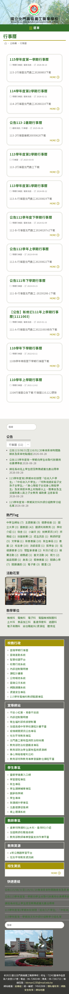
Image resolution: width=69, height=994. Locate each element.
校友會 (21, 545)
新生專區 (50, 541)
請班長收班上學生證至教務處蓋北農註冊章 (34, 469)
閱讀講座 (19, 564)
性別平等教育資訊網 (22, 857)
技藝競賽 (24, 536)
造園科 (53, 622)
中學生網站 (15, 522)
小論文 (35, 532)
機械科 (11, 618)
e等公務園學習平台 (21, 853)
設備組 (18, 986)
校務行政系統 (18, 664)
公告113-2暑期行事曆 (26, 122)
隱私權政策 (53, 986)
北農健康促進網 (19, 807)
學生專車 (15, 798)
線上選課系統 (18, 812)
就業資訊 (50, 532)
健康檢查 (49, 522)
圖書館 (27, 527)
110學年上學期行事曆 (26, 379)
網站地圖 (40, 989)
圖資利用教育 (45, 527)
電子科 (32, 618)
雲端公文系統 (18, 683)
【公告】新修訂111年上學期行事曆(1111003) (34, 314)
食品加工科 (24, 622)
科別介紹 (50, 550)
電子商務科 (13, 626)
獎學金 (52, 545)
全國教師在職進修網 (22, 832)
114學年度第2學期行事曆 (28, 91)
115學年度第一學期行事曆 (29, 59)
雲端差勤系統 (18, 655)
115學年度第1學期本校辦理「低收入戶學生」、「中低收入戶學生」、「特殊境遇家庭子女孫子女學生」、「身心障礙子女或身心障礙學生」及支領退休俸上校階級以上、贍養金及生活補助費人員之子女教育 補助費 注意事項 (35, 485)
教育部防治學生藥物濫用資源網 (28, 750)
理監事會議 (33, 550)
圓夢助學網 (16, 793)
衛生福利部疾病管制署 (23, 722)
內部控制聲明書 (19, 669)
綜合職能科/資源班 (34, 626)
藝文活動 (41, 555)
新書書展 (33, 541)
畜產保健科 (39, 622)
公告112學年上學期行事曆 (29, 248)
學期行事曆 (17, 64)
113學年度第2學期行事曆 (28, 154)
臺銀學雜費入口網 (20, 775)
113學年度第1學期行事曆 (28, 185)
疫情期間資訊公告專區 (23, 731)
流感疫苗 (37, 545)
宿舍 (22, 532)
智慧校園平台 (18, 659)
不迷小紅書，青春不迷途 (24, 712)
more (16, 873)
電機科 (22, 618)
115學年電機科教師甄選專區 (26, 696)
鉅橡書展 (41, 560)
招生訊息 (41, 536)
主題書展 (32, 522)
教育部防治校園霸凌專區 (24, 745)
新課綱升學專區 (19, 802)
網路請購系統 (18, 687)
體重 (46, 564)
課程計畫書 (16, 673)
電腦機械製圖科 (48, 618)
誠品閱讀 (13, 560)
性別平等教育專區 (20, 736)
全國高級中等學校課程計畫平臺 (28, 726)
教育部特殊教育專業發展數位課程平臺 (32, 759)
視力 (55, 555)
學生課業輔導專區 (20, 788)
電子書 (34, 564)
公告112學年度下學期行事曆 (31, 217)
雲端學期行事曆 (19, 650)
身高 (27, 560)
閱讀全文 (54, 77)
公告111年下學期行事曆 (27, 280)
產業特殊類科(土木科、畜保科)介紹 (30, 827)
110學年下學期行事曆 (26, 348)
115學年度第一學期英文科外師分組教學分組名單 (35, 503)
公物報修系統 (18, 678)
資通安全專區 (18, 692)
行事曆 (25, 128)
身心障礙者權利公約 (22, 754)
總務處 (26, 555)
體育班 (51, 626)
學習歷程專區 (18, 779)
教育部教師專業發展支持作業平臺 (29, 837)
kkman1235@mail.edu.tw (39, 982)
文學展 (18, 541)
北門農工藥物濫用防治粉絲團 (27, 740)
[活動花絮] (25, 591)
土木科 (11, 622)
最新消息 (27, 64)
